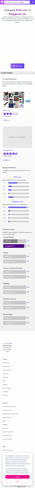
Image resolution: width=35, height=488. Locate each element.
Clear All (22, 487)
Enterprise (5, 395)
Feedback (5, 384)
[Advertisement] (17, 43)
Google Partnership (8, 450)
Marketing (5, 428)
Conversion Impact (7, 410)
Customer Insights (7, 439)
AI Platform (5, 391)
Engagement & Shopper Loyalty (11, 413)
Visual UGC (5, 377)
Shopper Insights (7, 417)
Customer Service (7, 435)
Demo (4, 421)
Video (4, 381)
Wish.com (21, 10)
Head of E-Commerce (8, 431)
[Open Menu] (33, 2)
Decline (17, 481)
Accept (17, 476)
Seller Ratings (6, 366)
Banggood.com (17, 14)
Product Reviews (7, 370)
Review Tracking (7, 388)
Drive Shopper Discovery (9, 406)
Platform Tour (6, 363)
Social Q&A (5, 373)
